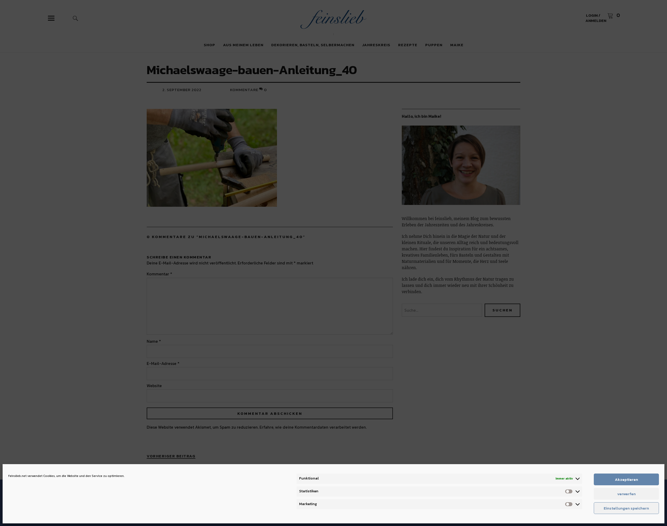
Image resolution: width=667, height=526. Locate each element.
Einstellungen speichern (626, 508)
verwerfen (626, 494)
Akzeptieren (626, 479)
